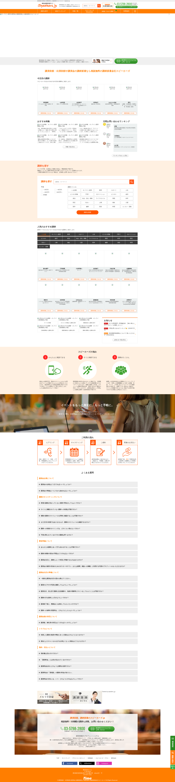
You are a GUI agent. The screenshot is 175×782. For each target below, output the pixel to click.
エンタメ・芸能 (126, 206)
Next (168, 14)
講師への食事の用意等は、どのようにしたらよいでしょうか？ (61, 610)
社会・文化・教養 (87, 198)
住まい (87, 202)
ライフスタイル (100, 198)
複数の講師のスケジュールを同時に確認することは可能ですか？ (62, 516)
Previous (6, 14)
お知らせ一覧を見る (120, 339)
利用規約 (126, 11)
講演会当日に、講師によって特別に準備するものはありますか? (62, 560)
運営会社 (113, 758)
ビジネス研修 (74, 194)
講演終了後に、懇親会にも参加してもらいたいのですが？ (60, 604)
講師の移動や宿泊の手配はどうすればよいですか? (57, 553)
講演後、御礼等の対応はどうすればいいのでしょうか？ (59, 622)
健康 (87, 206)
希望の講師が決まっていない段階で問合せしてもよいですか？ (61, 503)
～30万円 (45, 189)
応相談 (45, 194)
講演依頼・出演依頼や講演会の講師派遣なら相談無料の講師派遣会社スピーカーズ (82, 780)
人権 (100, 202)
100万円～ (60, 192)
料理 (113, 206)
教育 (100, 190)
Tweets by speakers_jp (108, 691)
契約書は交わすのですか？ (49, 653)
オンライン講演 (87, 190)
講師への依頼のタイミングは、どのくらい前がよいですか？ (60, 528)
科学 (127, 198)
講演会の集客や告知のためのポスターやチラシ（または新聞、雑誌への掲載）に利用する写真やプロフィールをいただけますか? (83, 566)
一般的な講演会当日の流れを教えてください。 (56, 578)
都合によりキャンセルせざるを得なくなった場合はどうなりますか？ (63, 641)
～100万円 (46, 192)
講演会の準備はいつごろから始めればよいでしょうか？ (59, 491)
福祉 (113, 202)
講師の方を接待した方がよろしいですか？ (55, 597)
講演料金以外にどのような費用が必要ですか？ (56, 666)
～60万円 (59, 189)
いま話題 (74, 190)
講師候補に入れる (46, 113)
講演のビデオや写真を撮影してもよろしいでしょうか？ (59, 585)
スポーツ (113, 190)
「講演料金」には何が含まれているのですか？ (56, 660)
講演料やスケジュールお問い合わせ (128, 6)
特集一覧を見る (70, 147)
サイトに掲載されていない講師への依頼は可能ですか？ (59, 509)
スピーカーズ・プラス (102, 758)
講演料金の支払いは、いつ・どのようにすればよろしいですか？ (62, 679)
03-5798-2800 (74, 728)
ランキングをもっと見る (120, 155)
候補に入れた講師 (109, 11)
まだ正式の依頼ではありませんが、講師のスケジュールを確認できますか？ (66, 522)
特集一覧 (75, 11)
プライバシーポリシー (78, 758)
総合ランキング (60, 11)
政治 (74, 198)
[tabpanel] (87, 14)
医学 (74, 206)
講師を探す (44, 11)
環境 (113, 198)
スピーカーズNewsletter (89, 11)
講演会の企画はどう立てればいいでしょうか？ (56, 484)
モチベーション (100, 194)
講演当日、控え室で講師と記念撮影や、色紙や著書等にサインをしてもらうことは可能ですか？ (72, 591)
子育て (87, 194)
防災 (74, 202)
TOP (58, 758)
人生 (127, 190)
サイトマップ (66, 758)
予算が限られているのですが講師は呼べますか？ (57, 535)
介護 (127, 202)
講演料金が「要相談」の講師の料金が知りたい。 (57, 672)
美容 (100, 206)
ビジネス (113, 194)
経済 (127, 194)
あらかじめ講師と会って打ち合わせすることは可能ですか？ (60, 547)
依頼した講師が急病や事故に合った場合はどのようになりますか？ (63, 635)
